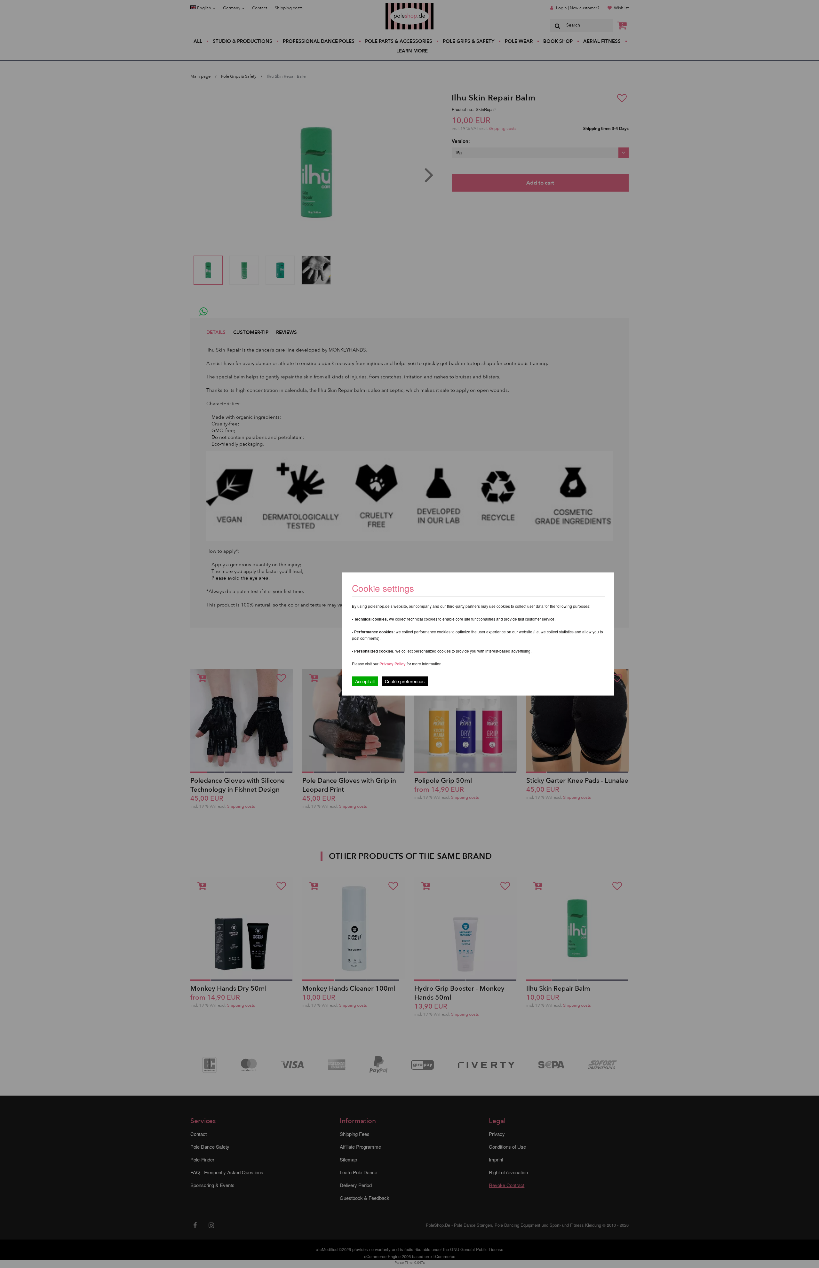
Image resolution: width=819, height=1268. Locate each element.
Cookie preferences (405, 681)
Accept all (365, 681)
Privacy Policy (392, 664)
